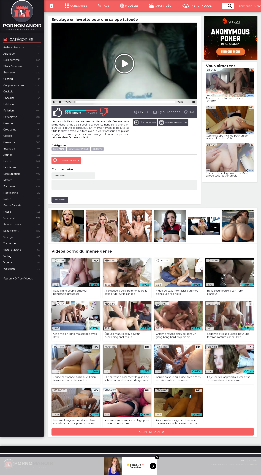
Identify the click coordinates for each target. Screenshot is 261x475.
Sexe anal (58, 149)
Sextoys (97, 149)
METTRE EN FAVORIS (175, 122)
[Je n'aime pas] (103, 112)
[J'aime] (57, 112)
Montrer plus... (153, 432)
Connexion (245, 6)
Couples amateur (79, 149)
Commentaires (67, 160)
